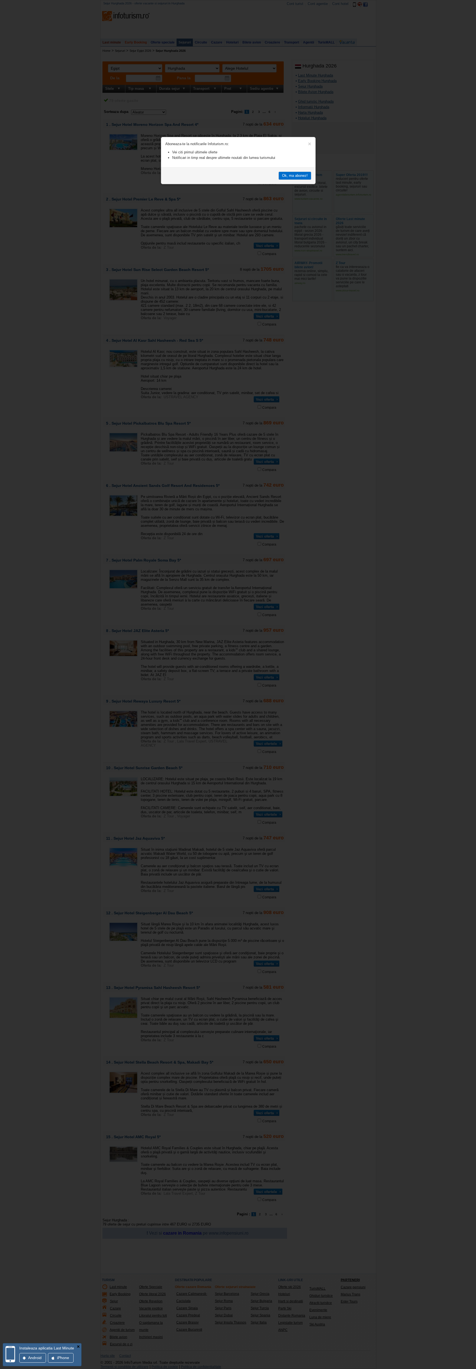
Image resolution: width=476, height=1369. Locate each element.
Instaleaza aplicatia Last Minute (46, 1348)
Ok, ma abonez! (295, 176)
